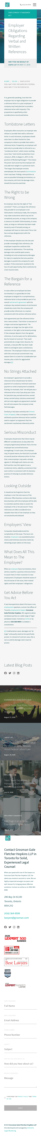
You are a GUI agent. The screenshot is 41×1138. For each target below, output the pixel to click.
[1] (12, 362)
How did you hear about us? (14, 1059)
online (27, 619)
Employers (15, 537)
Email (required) (10, 1015)
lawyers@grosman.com (16, 917)
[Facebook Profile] (5, 673)
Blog (14, 81)
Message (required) (11, 1073)
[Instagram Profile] (14, 673)
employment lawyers (18, 610)
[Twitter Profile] (10, 673)
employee (14, 569)
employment (9, 607)
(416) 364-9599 (26, 5)
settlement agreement (18, 302)
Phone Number (9, 1030)
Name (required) (10, 1001)
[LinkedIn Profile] (18, 673)
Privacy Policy (23, 1096)
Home (7, 81)
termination (31, 171)
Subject (7, 1044)
